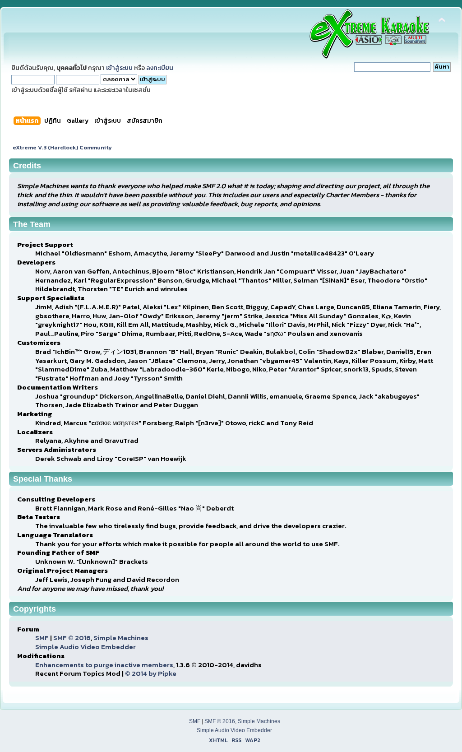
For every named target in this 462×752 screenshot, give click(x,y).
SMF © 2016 (72, 637)
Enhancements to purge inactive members (104, 664)
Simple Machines (120, 637)
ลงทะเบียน (159, 67)
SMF (42, 637)
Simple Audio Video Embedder (85, 646)
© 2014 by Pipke (150, 673)
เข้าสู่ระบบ (119, 67)
